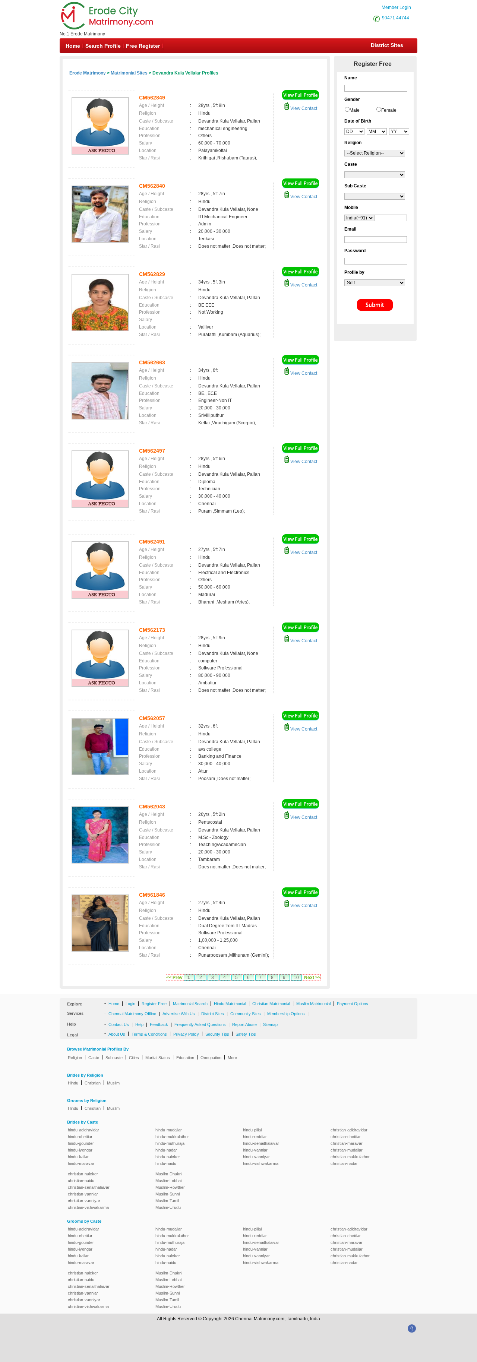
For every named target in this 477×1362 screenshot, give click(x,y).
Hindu (73, 1083)
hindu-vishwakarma (260, 1163)
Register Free (154, 1003)
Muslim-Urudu (168, 1207)
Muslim (113, 1083)
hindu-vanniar (255, 1150)
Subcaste (114, 1057)
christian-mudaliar (347, 1150)
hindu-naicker (167, 1156)
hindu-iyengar (80, 1150)
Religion (75, 1057)
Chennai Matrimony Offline (132, 1013)
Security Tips (217, 1034)
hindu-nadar (166, 1150)
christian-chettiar (346, 1136)
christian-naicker (83, 1174)
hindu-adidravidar (83, 1130)
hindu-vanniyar (256, 1156)
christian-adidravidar (349, 1130)
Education (185, 1057)
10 (296, 977)
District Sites (387, 45)
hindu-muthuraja (169, 1143)
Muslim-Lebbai (168, 1180)
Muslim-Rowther (170, 1187)
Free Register (143, 46)
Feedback (159, 1024)
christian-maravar (347, 1143)
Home (73, 46)
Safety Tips (246, 1034)
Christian (93, 1083)
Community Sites (245, 1013)
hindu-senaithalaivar (261, 1143)
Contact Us (118, 1024)
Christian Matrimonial (271, 1003)
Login (130, 1003)
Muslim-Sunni (167, 1194)
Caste (93, 1057)
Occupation (210, 1057)
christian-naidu (81, 1180)
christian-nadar (344, 1163)
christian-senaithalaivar (89, 1187)
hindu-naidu (165, 1163)
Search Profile (103, 46)
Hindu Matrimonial (230, 1003)
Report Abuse (244, 1024)
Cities (134, 1057)
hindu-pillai (252, 1130)
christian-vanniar (83, 1194)
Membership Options (286, 1013)
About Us (116, 1034)
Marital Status (157, 1057)
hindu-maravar (81, 1163)
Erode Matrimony (87, 73)
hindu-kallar (78, 1156)
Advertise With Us (178, 1013)
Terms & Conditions (149, 1034)
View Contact (303, 108)
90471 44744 (395, 17)
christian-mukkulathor (350, 1156)
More (232, 1057)
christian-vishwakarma (88, 1207)
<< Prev (174, 977)
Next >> (312, 977)
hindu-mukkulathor (172, 1136)
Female (389, 110)
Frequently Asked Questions (200, 1024)
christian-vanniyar (84, 1200)
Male (355, 110)
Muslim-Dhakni (168, 1174)
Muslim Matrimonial (313, 1003)
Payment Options (352, 1003)
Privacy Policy (186, 1034)
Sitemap (270, 1024)
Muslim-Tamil (167, 1200)
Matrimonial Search (190, 1003)
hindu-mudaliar (168, 1130)
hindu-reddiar (255, 1136)
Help (139, 1024)
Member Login (396, 7)
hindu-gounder (81, 1143)
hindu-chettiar (80, 1136)
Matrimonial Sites (129, 73)
